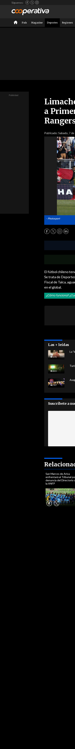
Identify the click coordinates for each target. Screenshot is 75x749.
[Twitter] (32, 2)
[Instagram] (37, 2)
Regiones (67, 22)
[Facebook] (27, 2)
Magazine (37, 22)
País (24, 22)
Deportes (52, 22)
